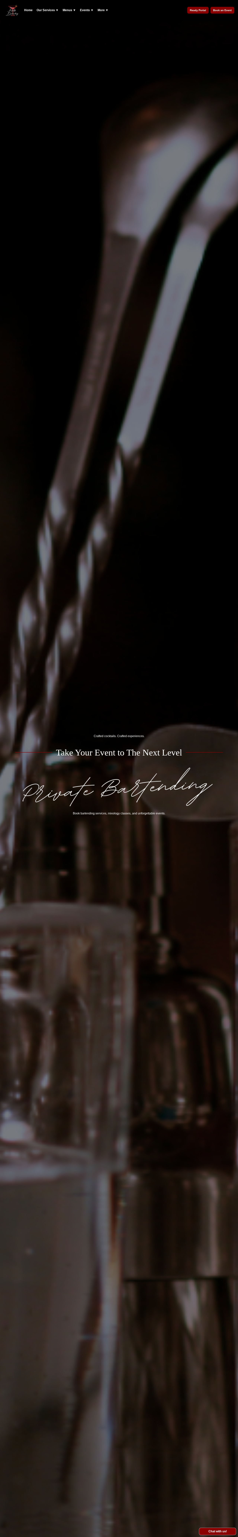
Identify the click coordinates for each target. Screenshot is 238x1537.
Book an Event (222, 10)
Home (28, 10)
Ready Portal (198, 10)
